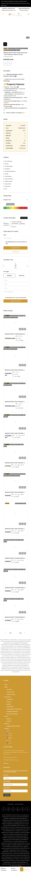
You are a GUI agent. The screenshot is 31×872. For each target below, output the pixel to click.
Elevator (7, 173)
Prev (10, 633)
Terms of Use (23, 297)
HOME (6, 684)
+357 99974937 (15, 223)
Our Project (13, 50)
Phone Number (7, 781)
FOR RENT (9, 704)
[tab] (5, 44)
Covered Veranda (8, 166)
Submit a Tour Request (15, 301)
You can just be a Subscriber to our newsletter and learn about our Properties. (15, 771)
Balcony (7, 163)
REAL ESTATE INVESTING (12, 714)
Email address (6, 787)
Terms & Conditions (19, 804)
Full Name (5, 775)
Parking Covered (8, 181)
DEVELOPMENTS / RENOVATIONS (14, 709)
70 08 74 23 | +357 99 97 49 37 (8, 8)
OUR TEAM (9, 689)
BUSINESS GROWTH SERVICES (13, 726)
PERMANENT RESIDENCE (12, 711)
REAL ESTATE (7, 696)
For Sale (10, 48)
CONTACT (7, 728)
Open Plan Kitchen (9, 178)
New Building (18, 48)
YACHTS (6, 716)
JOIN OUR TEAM (10, 692)
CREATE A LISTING (11, 694)
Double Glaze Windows (10, 171)
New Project (24, 48)
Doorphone (7, 168)
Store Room (7, 186)
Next (20, 633)
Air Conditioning (8, 161)
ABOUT (6, 687)
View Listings (24, 217)
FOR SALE (9, 701)
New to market (7, 50)
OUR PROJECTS (10, 706)
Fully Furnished (8, 176)
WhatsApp (22, 223)
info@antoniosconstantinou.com (8, 10)
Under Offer (17, 475)
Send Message (15, 251)
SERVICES (7, 723)
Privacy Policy (11, 804)
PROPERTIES (10, 699)
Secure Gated (8, 183)
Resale (18, 50)
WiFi (6, 188)
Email (4, 234)
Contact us (5, 763)
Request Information (15, 247)
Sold (14, 48)
